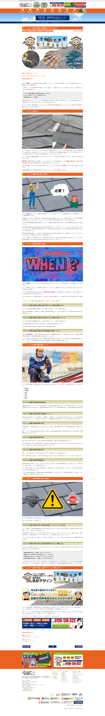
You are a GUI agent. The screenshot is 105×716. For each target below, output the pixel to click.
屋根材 (51, 30)
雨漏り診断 (44, 30)
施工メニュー (37, 11)
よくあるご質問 (64, 671)
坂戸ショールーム (26, 639)
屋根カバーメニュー (77, 672)
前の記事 (78, 646)
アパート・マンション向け (78, 674)
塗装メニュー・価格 (77, 671)
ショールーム (55, 675)
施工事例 (52, 11)
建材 (48, 30)
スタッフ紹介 (55, 678)
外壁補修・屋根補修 (36, 30)
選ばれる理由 (30, 11)
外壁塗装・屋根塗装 (26, 30)
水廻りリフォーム (76, 675)
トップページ (55, 671)
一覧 (52, 646)
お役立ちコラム (67, 11)
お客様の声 (60, 11)
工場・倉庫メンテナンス (77, 681)
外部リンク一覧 (76, 682)
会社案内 (45, 11)
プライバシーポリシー (66, 681)
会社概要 (54, 677)
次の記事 (27, 646)
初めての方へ (22, 11)
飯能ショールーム (26, 635)
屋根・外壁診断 (76, 678)
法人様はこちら (74, 11)
